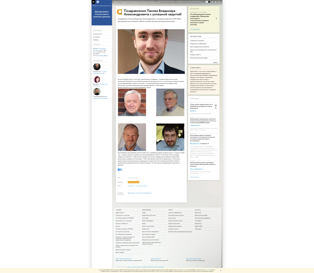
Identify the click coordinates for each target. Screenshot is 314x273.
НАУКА (170, 210)
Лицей (143, 212)
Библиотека (198, 212)
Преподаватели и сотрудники (124, 220)
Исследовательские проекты (176, 215)
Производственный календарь (198, 58)
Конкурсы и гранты (173, 229)
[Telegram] (121, 170)
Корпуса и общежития (122, 223)
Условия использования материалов (145, 267)
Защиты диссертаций (174, 223)
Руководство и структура (122, 215)
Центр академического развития (199, 47)
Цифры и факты (120, 212)
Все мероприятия (195, 29)
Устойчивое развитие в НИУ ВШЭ (125, 218)
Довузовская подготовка (149, 215)
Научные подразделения (174, 212)
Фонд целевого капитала (122, 231)
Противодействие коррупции (124, 234)
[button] (218, 47)
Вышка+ (144, 223)
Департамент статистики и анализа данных (101, 14)
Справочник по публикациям (198, 44)
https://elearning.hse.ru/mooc (194, 258)
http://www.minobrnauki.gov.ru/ (124, 258)
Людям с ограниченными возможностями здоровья (127, 246)
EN (209, 1)
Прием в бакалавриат (147, 220)
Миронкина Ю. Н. (195, 143)
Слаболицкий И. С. (195, 125)
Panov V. (192, 169)
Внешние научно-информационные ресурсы (180, 231)
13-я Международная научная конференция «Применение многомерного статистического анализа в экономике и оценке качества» (200, 19)
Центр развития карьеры (148, 234)
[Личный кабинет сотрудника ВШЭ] (215, 2)
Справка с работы (195, 55)
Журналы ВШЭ (199, 226)
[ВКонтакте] (119, 170)
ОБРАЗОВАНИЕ (146, 210)
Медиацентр (198, 223)
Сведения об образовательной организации (127, 242)
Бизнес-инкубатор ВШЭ (148, 237)
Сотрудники (96, 37)
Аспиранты (96, 40)
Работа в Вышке (120, 252)
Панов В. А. (193, 111)
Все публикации (194, 177)
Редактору (217, 267)
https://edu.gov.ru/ (156, 258)
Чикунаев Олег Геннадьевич (100, 98)
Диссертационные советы (175, 220)
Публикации (194, 98)
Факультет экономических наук (102, 6)
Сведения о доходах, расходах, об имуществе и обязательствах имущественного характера (125, 238)
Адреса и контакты (131, 267)
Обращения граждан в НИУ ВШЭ (124, 229)
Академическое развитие (175, 226)
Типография (198, 220)
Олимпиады (145, 218)
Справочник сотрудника (197, 40)
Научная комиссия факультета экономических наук (203, 50)
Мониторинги (172, 218)
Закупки (118, 226)
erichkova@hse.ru (103, 55)
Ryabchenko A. (199, 169)
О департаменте (97, 34)
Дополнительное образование (150, 231)
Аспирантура (145, 229)
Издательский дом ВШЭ (201, 215)
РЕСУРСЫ (198, 210)
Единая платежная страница (123, 249)
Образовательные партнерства (150, 240)
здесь (184, 270)
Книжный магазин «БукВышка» (203, 218)
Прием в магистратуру (148, 226)
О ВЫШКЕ (119, 210)
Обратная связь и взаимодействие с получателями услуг (151, 243)
